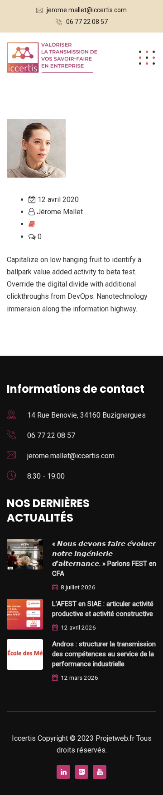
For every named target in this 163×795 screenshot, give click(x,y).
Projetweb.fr (116, 738)
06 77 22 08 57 (87, 21)
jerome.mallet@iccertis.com (87, 10)
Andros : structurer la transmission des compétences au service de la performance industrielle (104, 654)
